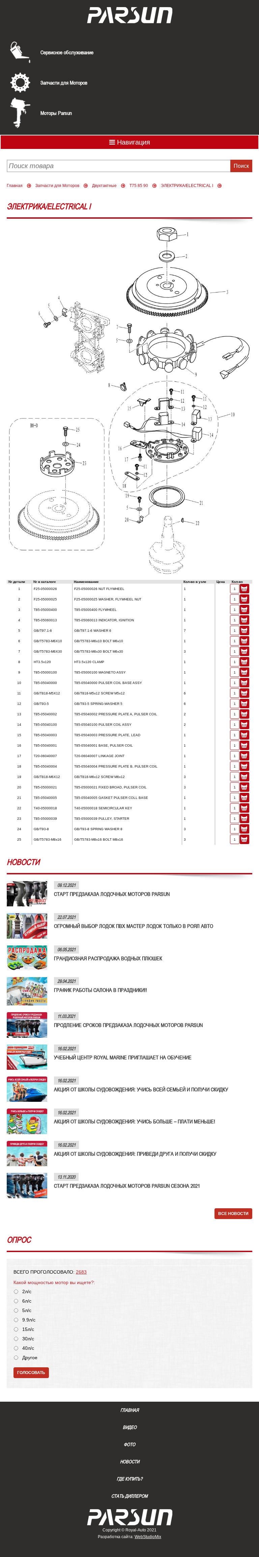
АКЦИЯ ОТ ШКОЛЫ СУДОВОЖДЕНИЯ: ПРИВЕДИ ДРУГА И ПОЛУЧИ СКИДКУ (135, 1154)
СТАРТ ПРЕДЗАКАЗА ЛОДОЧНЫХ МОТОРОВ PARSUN (112, 894)
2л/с (26, 1291)
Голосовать (31, 1372)
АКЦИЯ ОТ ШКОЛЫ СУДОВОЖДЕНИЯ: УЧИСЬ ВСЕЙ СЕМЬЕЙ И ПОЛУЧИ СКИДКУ (141, 1089)
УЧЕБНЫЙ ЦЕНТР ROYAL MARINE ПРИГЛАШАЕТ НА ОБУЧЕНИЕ (123, 1057)
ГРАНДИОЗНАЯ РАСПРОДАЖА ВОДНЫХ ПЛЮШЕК (108, 958)
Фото (129, 1444)
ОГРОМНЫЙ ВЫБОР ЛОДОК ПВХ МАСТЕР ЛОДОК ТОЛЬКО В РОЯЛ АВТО (133, 926)
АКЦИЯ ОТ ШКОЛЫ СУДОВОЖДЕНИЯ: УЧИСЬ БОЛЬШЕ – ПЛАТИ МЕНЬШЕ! (134, 1121)
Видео (130, 1427)
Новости (129, 1461)
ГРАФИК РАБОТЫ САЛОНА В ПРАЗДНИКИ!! (100, 990)
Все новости (233, 1213)
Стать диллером (129, 1496)
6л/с (26, 1301)
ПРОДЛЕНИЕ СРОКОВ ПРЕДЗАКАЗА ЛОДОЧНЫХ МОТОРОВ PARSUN (128, 1025)
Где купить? (129, 1479)
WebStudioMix (148, 1536)
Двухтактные (104, 185)
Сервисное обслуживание (66, 52)
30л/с (28, 1338)
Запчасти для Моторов (63, 83)
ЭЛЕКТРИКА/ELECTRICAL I (187, 185)
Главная (15, 185)
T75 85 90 (139, 185)
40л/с (28, 1348)
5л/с (26, 1310)
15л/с (28, 1329)
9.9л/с (28, 1319)
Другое (29, 1357)
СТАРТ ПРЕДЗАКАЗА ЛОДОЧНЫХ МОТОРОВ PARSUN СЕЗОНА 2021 (127, 1186)
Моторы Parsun (56, 113)
